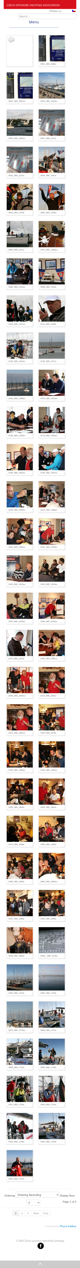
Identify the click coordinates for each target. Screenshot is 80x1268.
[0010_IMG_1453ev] (52, 85)
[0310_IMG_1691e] (52, 679)
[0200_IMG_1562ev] (20, 494)
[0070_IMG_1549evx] (52, 233)
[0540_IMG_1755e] (52, 1125)
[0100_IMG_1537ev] (20, 308)
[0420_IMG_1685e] (52, 902)
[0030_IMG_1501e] (52, 159)
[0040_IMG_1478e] (20, 196)
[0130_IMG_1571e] (52, 345)
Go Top (40, 1264)
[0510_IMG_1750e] (20, 1088)
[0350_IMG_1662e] (20, 791)
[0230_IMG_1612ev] (20, 568)
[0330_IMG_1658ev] (20, 754)
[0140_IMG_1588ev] (20, 382)
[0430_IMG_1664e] (20, 940)
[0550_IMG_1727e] (20, 1163)
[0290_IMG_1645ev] (20, 679)
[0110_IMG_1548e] (52, 308)
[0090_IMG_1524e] (52, 271)
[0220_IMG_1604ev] (20, 531)
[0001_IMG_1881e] (52, 48)
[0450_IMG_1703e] (20, 977)
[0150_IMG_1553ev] (52, 382)
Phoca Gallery (68, 1226)
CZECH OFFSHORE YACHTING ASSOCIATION (33, 5)
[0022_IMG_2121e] (20, 159)
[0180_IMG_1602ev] (20, 456)
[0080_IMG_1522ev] (20, 271)
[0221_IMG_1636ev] (52, 531)
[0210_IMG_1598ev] (52, 494)
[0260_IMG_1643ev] (52, 605)
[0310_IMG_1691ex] (20, 717)
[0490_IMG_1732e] (20, 1051)
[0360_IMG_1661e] (52, 791)
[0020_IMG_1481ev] (20, 122)
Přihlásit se (55, 11)
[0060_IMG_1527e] (20, 233)
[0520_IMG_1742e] (52, 1088)
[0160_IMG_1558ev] (20, 419)
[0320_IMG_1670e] (52, 717)
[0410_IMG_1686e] (20, 902)
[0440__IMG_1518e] (52, 940)
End (46, 1213)
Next (36, 1213)
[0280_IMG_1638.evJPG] (52, 642)
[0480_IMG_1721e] (52, 1014)
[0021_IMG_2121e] (52, 122)
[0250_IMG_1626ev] (20, 605)
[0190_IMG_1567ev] (52, 456)
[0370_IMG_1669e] (20, 828)
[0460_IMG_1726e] (52, 977)
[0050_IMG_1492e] (52, 196)
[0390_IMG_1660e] (20, 865)
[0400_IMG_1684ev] (52, 865)
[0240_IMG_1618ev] (52, 568)
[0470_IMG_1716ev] (20, 1014)
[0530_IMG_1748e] (20, 1125)
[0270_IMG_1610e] (20, 642)
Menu (34, 21)
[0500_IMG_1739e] (52, 1051)
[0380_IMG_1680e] (52, 828)
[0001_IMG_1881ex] (20, 85)
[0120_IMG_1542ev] (20, 345)
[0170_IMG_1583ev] (52, 419)
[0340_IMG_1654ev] (52, 754)
